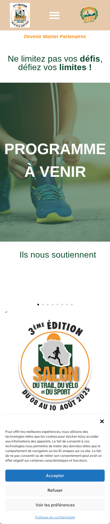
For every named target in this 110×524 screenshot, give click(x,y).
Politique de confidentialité (55, 517)
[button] (102, 421)
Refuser (55, 490)
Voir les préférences (55, 504)
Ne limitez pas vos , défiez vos (55, 62)
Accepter (55, 475)
